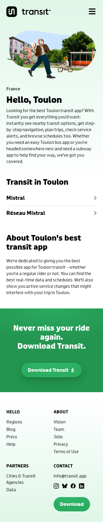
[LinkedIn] (81, 486)
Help (10, 444)
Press (11, 436)
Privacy (61, 444)
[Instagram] (56, 486)
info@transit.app (70, 476)
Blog (10, 429)
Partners (17, 466)
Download (72, 504)
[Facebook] (73, 486)
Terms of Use (66, 451)
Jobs (58, 436)
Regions (14, 421)
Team (59, 429)
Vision (59, 421)
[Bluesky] (64, 486)
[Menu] (92, 11)
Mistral (15, 197)
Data (11, 489)
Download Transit (48, 370)
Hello (13, 412)
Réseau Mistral (25, 212)
